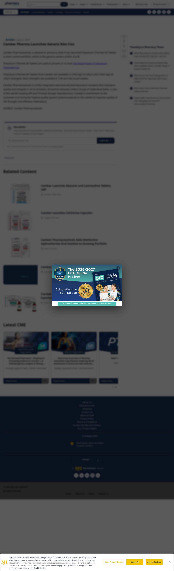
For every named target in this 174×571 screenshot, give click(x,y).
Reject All (134, 562)
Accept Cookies (154, 562)
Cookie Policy (40, 568)
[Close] (170, 562)
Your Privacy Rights (113, 562)
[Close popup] (118, 268)
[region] (87, 562)
